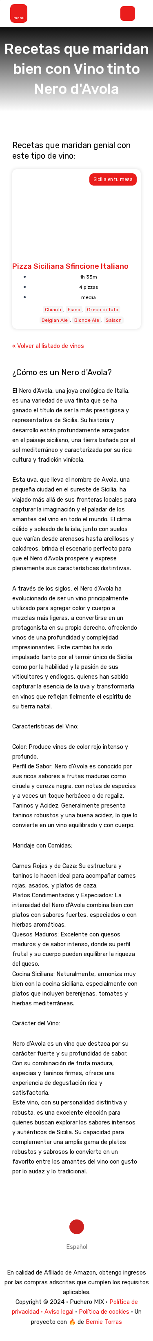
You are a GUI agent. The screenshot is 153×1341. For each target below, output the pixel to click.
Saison (114, 320)
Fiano (74, 309)
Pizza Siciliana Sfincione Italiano (70, 266)
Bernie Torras (104, 1322)
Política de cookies (104, 1311)
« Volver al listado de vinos (48, 346)
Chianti (53, 309)
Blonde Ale (86, 320)
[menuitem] (76, 1246)
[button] (19, 13)
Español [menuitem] (76, 1246)
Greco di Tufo (102, 309)
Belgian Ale (55, 320)
